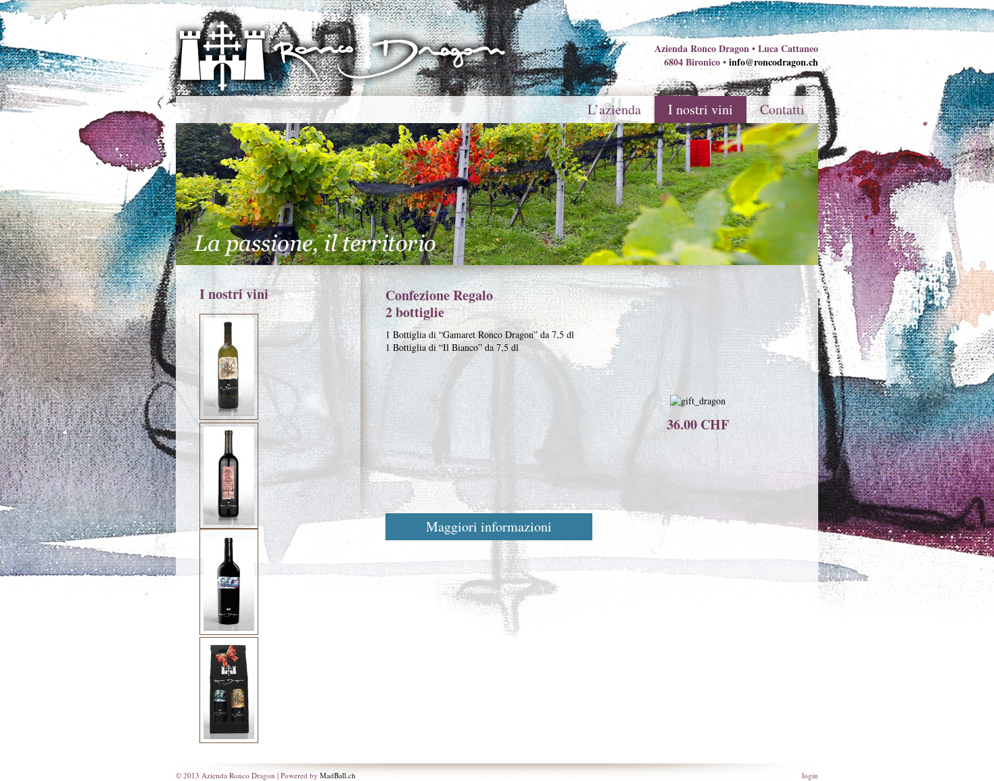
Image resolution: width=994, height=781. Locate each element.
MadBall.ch (338, 775)
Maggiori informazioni (489, 526)
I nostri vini (700, 109)
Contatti (782, 109)
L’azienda (614, 109)
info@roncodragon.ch (773, 62)
